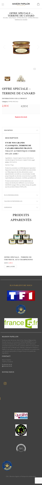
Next (38, 47)
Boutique (12, 18)
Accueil (5, 18)
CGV (7, 476)
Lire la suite (10, 266)
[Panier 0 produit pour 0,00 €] (37, 4)
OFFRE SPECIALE (22, 18)
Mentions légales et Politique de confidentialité (23, 476)
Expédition (8, 207)
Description (8, 130)
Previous (4, 47)
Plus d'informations (11, 195)
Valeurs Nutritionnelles (13, 201)
